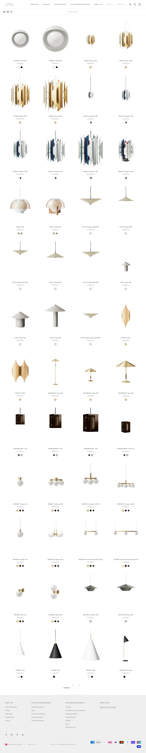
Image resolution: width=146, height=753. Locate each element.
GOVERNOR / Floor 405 (55, 393)
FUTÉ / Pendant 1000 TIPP (90, 227)
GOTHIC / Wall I (126, 338)
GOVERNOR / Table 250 (90, 393)
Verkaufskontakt (71, 717)
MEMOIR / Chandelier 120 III (90, 504)
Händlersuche (61, 4)
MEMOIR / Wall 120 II (55, 615)
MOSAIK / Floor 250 (126, 670)
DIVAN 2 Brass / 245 (90, 61)
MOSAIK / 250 (55, 670)
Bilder (67, 724)
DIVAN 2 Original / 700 (90, 172)
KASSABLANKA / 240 (90, 449)
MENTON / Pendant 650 (125, 615)
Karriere (7, 721)
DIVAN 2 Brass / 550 (20, 116)
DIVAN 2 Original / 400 (20, 172)
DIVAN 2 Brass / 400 (125, 61)
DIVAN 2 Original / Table (125, 172)
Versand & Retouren (37, 707)
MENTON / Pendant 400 (90, 615)
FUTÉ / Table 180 (125, 282)
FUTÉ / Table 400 (55, 338)
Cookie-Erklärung (37, 717)
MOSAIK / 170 (20, 670)
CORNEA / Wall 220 (55, 61)
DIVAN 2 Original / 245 (126, 116)
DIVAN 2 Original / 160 (90, 116)
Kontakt (7, 711)
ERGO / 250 (20, 227)
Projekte (46, 4)
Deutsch (120, 4)
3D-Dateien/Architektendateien (75, 711)
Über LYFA (98, 4)
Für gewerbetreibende (80, 4)
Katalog (68, 721)
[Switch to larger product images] (4, 12)
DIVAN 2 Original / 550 (55, 172)
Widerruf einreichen (37, 721)
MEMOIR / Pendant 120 (20, 560)
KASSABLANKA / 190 (55, 449)
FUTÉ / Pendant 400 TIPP (20, 282)
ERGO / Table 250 (55, 227)
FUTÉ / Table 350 (20, 338)
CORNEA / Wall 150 (20, 61)
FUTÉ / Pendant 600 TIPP (91, 282)
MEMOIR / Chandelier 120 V (126, 504)
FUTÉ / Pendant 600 (55, 282)
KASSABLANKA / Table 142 (126, 449)
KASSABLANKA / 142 (20, 449)
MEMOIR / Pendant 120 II (55, 560)
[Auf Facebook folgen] (6, 735)
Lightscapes (9, 714)
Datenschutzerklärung (38, 714)
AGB (32, 711)
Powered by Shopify (68, 744)
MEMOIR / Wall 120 (20, 615)
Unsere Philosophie (11, 707)
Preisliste (68, 707)
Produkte (34, 4)
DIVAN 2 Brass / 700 (55, 116)
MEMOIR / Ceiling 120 (20, 504)
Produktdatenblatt (71, 714)
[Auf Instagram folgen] (12, 735)
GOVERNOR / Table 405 (125, 393)
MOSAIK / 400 (90, 670)
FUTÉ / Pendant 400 (125, 227)
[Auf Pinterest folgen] (17, 735)
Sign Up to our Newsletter (108, 707)
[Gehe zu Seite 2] (79, 685)
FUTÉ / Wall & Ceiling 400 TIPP (90, 338)
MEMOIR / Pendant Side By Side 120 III (126, 560)
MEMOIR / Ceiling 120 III (55, 504)
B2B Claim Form (71, 727)
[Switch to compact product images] (11, 12)
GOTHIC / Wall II (20, 393)
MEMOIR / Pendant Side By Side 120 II (91, 560)
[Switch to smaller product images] (8, 12)
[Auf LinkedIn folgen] (23, 735)
